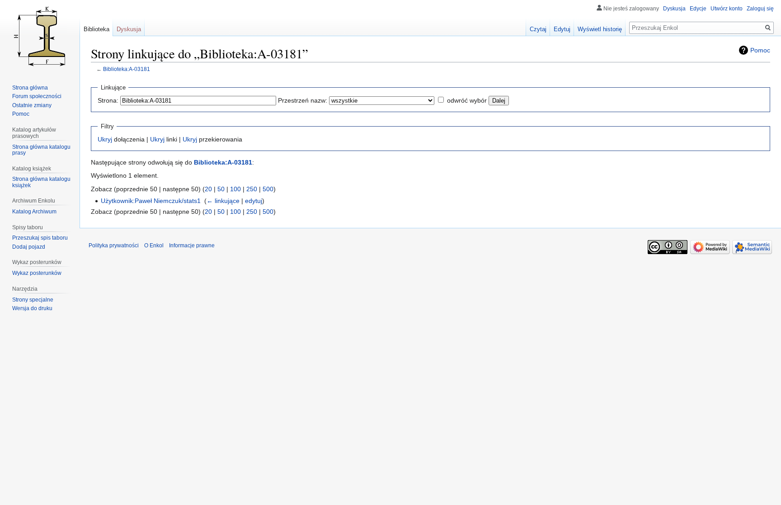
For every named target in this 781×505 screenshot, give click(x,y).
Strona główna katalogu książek (41, 182)
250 (251, 189)
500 (268, 189)
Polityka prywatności (114, 245)
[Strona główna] (40, 36)
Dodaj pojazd (28, 247)
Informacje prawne (192, 245)
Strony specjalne (32, 300)
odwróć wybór (467, 100)
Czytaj (538, 29)
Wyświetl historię (600, 29)
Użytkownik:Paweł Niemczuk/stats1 (151, 200)
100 (235, 189)
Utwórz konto (726, 8)
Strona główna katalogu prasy (41, 150)
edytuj (253, 200)
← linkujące (223, 200)
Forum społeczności (36, 96)
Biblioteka (96, 29)
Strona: (108, 100)
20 (208, 189)
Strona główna (30, 88)
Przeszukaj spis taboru (40, 238)
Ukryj (105, 139)
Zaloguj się (760, 8)
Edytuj (562, 29)
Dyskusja (674, 8)
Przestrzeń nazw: (302, 100)
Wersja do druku (32, 308)
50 (221, 189)
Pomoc (760, 50)
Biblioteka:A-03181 (126, 69)
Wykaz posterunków (36, 273)
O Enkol (154, 245)
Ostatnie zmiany (32, 105)
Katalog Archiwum (34, 211)
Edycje (698, 8)
